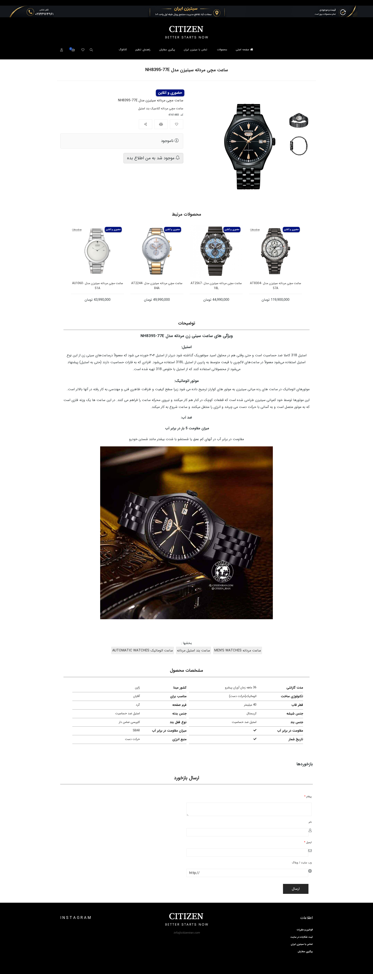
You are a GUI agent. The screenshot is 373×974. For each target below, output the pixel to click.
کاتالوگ (123, 50)
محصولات (222, 50)
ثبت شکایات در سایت (301, 937)
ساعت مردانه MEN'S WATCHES (237, 650)
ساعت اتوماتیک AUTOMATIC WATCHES (142, 650)
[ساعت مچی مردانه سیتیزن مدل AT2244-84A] (156, 251)
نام (310, 822)
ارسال (296, 888)
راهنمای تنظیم (142, 50)
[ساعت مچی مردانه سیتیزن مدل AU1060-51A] (97, 251)
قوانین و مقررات (305, 930)
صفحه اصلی (243, 50)
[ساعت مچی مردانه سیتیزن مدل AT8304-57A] (275, 251)
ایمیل (308, 842)
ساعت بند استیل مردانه (193, 650)
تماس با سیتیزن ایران (195, 50)
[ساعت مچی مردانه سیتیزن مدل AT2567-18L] (216, 251)
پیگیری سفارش (167, 50)
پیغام (308, 796)
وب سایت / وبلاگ (302, 863)
